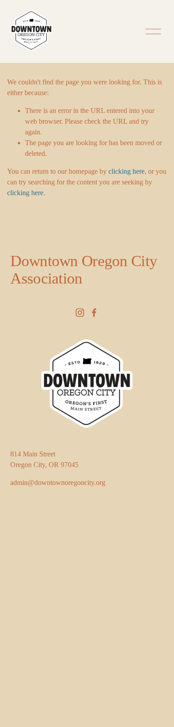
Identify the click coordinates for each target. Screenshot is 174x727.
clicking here (126, 171)
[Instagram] (79, 312)
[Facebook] (94, 312)
